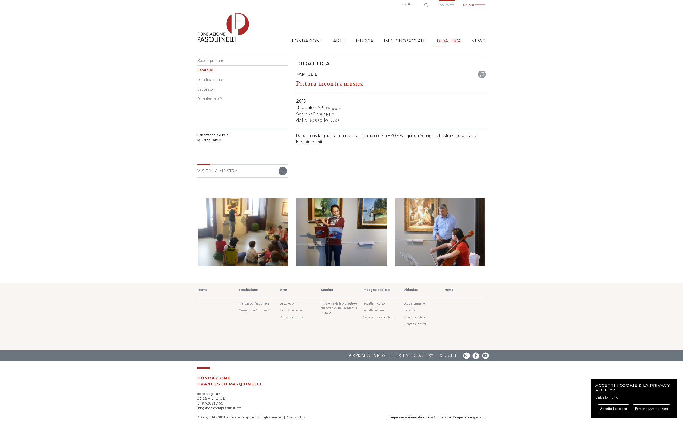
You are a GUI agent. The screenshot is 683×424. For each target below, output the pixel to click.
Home (202, 290)
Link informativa (606, 397)
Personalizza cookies (651, 409)
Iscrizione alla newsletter (374, 355)
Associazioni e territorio (378, 317)
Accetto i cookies (613, 409)
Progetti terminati (374, 310)
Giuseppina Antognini (254, 310)
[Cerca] (426, 4)
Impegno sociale (405, 40)
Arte (339, 40)
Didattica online (210, 80)
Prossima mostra (292, 317)
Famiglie (205, 70)
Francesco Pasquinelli (254, 303)
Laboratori (206, 89)
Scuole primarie (210, 60)
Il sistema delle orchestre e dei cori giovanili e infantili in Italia (339, 308)
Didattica (449, 40)
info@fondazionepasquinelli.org (219, 408)
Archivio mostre (291, 310)
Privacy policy (295, 417)
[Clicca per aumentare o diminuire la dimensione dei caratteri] (406, 5)
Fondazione (307, 40)
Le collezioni (288, 303)
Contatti (447, 5)
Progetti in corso (373, 303)
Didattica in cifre (210, 99)
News (478, 40)
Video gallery (419, 355)
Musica (364, 40)
